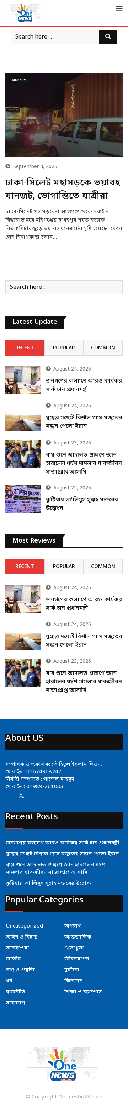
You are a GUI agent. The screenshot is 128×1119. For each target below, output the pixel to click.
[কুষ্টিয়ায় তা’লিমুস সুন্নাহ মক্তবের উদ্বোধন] (23, 499)
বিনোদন (73, 981)
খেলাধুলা (74, 948)
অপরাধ (72, 926)
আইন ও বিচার (21, 937)
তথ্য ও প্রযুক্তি (20, 970)
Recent (24, 348)
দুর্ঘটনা (71, 970)
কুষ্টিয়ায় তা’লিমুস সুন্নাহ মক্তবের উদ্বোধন (49, 883)
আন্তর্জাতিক (77, 937)
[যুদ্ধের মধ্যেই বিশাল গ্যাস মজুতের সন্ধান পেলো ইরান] (23, 417)
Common (103, 348)
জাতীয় (13, 959)
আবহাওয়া (17, 948)
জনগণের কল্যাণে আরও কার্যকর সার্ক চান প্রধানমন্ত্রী (62, 843)
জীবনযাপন (76, 959)
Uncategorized (24, 926)
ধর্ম (9, 981)
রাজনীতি (15, 991)
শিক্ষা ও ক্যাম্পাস (83, 991)
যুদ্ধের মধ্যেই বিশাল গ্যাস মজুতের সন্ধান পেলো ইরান (62, 853)
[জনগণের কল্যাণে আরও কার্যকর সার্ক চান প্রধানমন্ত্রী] (23, 380)
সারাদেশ (15, 1002)
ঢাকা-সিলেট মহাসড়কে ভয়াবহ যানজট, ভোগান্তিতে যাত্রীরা (62, 189)
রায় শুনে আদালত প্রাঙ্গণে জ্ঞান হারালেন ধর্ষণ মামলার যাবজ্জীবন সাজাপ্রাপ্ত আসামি (84, 463)
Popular (64, 348)
